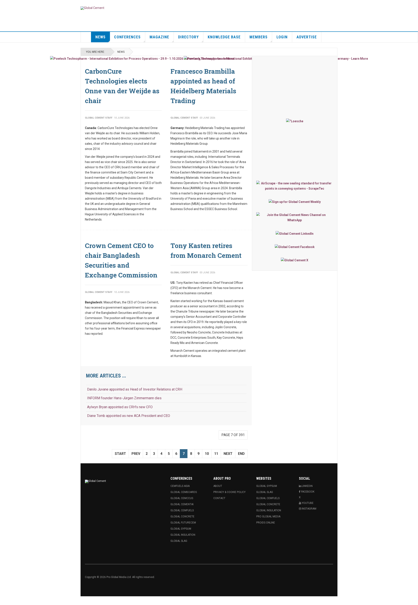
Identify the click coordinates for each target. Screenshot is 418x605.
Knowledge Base (224, 37)
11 (216, 454)
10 (207, 454)
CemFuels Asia (180, 486)
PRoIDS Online (265, 522)
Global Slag (178, 540)
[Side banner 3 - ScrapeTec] (294, 186)
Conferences (127, 37)
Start (120, 454)
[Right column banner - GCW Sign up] (294, 201)
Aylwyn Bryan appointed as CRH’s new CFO (120, 407)
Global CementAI (182, 504)
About (217, 486)
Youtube (307, 503)
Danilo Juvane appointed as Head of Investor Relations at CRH (134, 389)
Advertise (307, 37)
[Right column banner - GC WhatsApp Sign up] (294, 217)
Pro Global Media (268, 516)
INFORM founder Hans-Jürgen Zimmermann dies (124, 398)
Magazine (159, 37)
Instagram (308, 508)
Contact (219, 498)
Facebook (307, 491)
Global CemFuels (182, 510)
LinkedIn (307, 486)
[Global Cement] (92, 8)
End (241, 454)
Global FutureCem (183, 522)
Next (228, 454)
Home (86, 37)
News (100, 37)
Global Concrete (182, 516)
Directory (188, 37)
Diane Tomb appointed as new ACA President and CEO (128, 416)
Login (282, 37)
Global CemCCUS (181, 498)
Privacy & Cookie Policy (229, 492)
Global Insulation (182, 534)
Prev (135, 454)
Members (258, 37)
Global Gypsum (180, 528)
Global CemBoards (183, 492)
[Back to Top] (4, 600)
